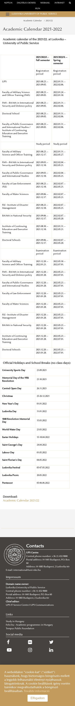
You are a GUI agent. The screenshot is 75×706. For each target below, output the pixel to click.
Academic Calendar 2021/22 (21, 500)
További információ (37, 691)
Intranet (59, 3)
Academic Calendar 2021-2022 (32, 29)
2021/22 (49, 21)
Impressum (13, 577)
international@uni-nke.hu (27, 570)
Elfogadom (38, 698)
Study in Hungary (15, 621)
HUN (37, 9)
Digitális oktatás (26, 3)
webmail (45, 3)
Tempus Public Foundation (20, 629)
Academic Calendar (33, 21)
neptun (8, 3)
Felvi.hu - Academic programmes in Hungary (29, 625)
